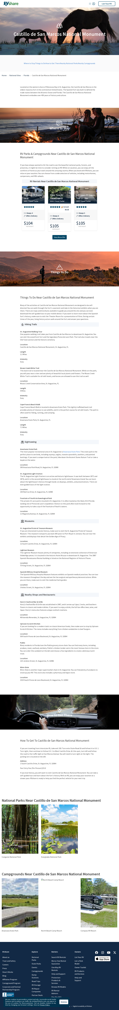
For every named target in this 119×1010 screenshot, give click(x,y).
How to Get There (53, 63)
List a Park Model (79, 962)
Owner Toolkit (80, 967)
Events (34, 967)
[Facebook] (98, 952)
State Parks (36, 964)
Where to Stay (29, 63)
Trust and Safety (8, 961)
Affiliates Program (9, 979)
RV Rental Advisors (55, 991)
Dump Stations (35, 976)
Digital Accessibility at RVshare (82, 1006)
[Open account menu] (92, 3)
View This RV (33, 216)
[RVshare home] (11, 3)
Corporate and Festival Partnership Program (11, 988)
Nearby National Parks (69, 63)
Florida (26, 75)
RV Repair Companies (36, 990)
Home (4, 75)
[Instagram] (104, 952)
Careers (5, 964)
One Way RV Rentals (56, 968)
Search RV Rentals (58, 957)
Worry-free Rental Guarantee (58, 962)
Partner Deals (37, 995)
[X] (115, 952)
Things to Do (40, 63)
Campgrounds (37, 971)
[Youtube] (110, 952)
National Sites (15, 75)
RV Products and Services (79, 972)
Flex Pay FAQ (56, 997)
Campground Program (11, 983)
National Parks (35, 958)
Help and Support (58, 974)
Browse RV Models (58, 987)
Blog (4, 976)
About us (5, 957)
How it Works (7, 972)
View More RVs (59, 237)
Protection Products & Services (55, 980)
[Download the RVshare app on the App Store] (103, 958)
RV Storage (36, 985)
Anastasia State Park (71, 452)
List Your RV (107, 4)
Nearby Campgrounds (86, 63)
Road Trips (36, 981)
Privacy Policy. (45, 1005)
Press (4, 968)
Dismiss (64, 1002)
